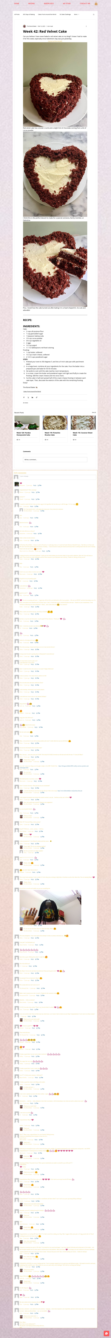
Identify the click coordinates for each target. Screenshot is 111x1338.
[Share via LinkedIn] (32, 397)
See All (94, 412)
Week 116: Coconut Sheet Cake (82, 434)
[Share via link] (36, 397)
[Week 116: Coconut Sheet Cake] (83, 423)
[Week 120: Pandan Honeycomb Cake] (27, 423)
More (75, 14)
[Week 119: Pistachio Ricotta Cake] (55, 423)
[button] (96, 3)
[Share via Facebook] (24, 397)
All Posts (17, 14)
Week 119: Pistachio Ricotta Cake (52, 434)
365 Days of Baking (29, 14)
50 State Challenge (65, 14)
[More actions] (86, 26)
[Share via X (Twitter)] (28, 397)
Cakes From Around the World (47, 14)
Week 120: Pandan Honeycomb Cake (24, 434)
